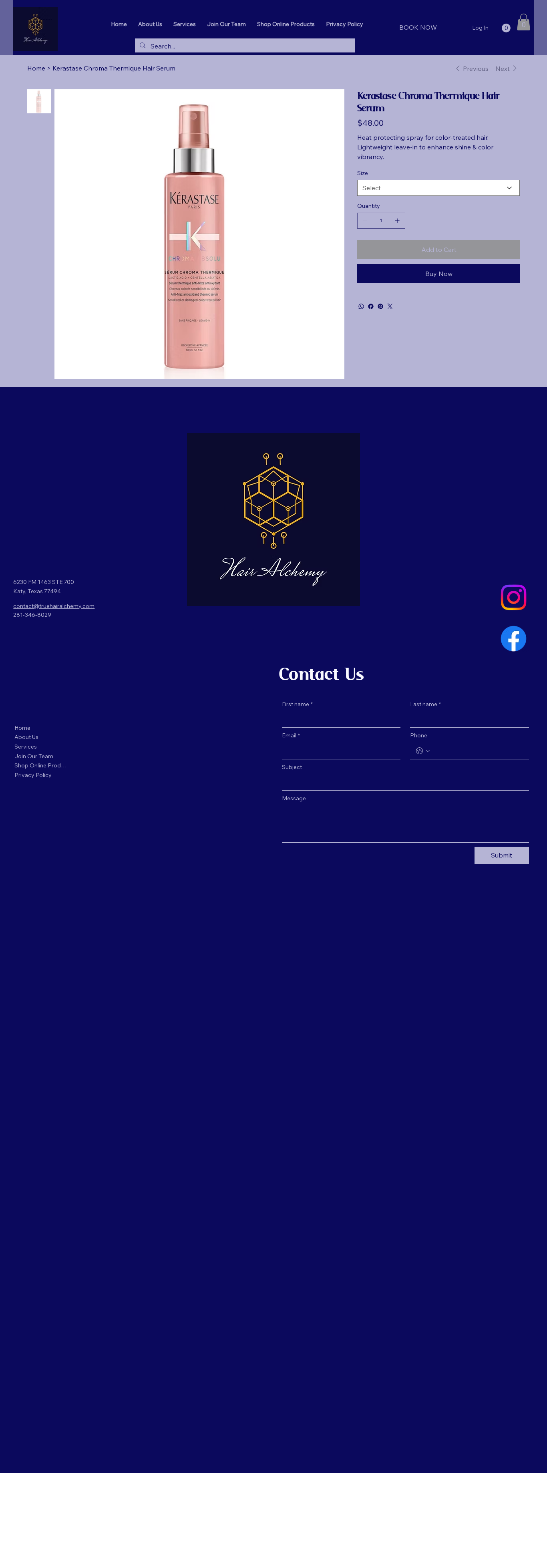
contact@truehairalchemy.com (54, 606)
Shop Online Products (41, 765)
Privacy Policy (33, 775)
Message (294, 798)
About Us (26, 737)
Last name (425, 704)
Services (25, 746)
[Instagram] (514, 597)
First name (297, 704)
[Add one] (397, 221)
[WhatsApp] (361, 306)
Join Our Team (33, 756)
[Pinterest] (380, 306)
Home (22, 727)
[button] (506, 28)
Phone (418, 735)
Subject (292, 767)
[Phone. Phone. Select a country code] (423, 751)
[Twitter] (390, 306)
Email (291, 735)
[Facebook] (371, 306)
